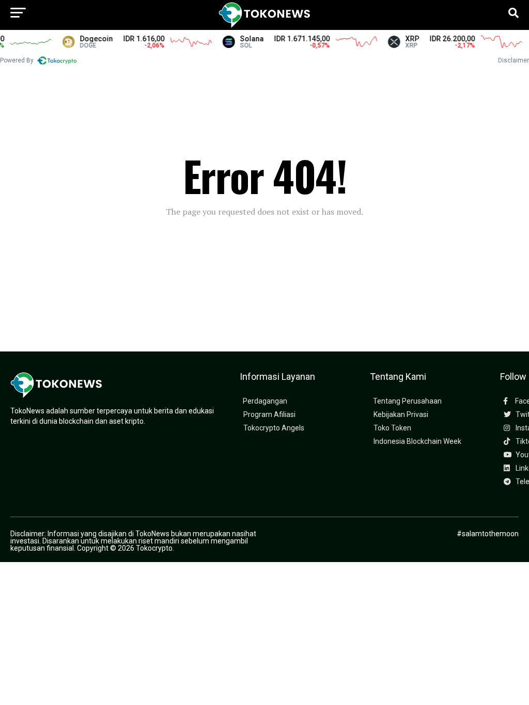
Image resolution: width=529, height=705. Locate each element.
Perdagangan (265, 401)
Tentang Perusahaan (407, 401)
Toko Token (392, 428)
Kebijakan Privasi (401, 415)
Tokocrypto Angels (273, 428)
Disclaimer (513, 60)
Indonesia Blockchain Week (417, 441)
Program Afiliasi (269, 415)
